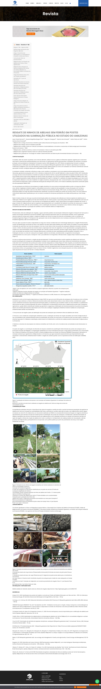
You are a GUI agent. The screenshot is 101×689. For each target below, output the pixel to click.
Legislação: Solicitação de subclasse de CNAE (20, 123)
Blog (62, 3)
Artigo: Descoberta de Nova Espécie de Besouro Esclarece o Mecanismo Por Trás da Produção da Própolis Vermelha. (22, 108)
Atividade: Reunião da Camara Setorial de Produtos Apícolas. (21, 82)
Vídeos (45, 3)
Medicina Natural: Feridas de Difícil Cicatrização (21, 116)
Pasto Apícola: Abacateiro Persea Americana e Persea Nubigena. (21, 97)
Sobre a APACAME (46, 676)
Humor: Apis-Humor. (19, 126)
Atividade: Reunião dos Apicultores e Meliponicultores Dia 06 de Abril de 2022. (21, 92)
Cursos (51, 3)
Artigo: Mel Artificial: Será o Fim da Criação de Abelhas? (21, 75)
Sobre (32, 3)
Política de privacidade (81, 687)
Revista (57, 3)
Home (27, 3)
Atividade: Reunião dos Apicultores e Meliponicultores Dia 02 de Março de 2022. (21, 87)
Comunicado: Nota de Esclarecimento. (19, 58)
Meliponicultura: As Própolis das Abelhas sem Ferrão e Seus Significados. (21, 63)
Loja (66, 3)
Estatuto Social (45, 678)
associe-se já (83, 3)
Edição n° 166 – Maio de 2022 (21, 47)
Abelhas (38, 3)
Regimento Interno (46, 679)
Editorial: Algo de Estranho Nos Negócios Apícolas (21, 50)
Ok (75, 687)
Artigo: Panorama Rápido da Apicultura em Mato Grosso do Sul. (21, 102)
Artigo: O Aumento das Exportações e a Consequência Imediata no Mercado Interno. (21, 54)
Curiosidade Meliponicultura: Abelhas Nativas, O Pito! (21, 113)
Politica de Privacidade (47, 681)
